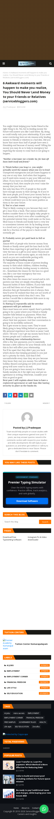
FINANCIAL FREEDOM (24, 682)
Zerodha (36, 726)
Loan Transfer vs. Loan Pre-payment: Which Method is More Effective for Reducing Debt (32, 764)
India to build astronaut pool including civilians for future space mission (33, 779)
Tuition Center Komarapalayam (31, 644)
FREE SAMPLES (9, 722)
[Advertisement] (27, 30)
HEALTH (42, 722)
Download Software (27, 501)
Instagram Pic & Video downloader (37, 538)
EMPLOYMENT (24, 671)
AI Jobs (24, 665)
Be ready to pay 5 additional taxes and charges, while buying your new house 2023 (33, 793)
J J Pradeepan (10, 107)
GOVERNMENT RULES (27, 722)
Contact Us (36, 808)
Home (5, 72)
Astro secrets (19, 713)
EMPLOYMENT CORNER (24, 676)
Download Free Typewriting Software (12, 538)
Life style (24, 687)
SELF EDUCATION (24, 693)
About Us (25, 808)
